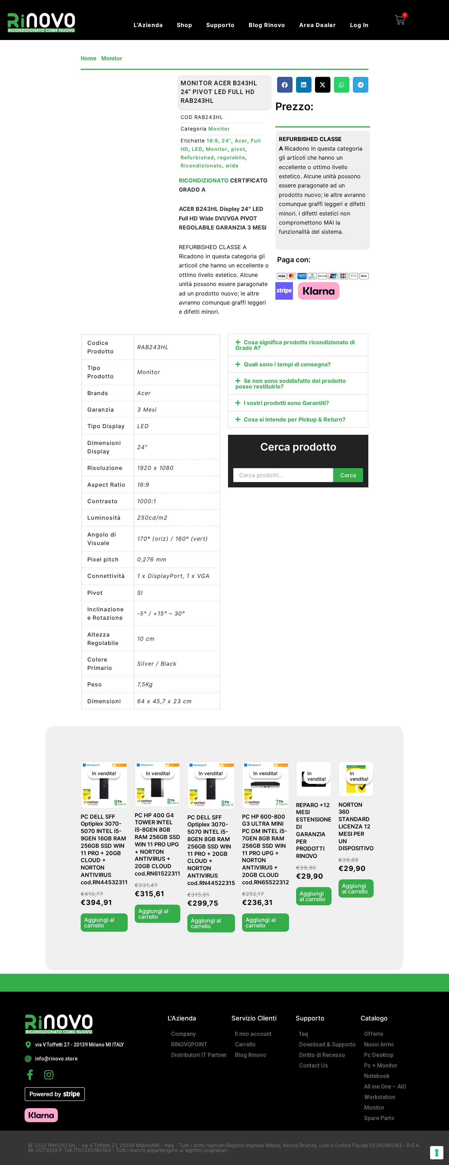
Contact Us (313, 1065)
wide (232, 165)
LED (197, 149)
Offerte (373, 1034)
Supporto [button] (220, 24)
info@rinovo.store (56, 1058)
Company (183, 1034)
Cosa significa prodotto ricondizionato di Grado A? (295, 345)
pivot (238, 149)
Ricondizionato (201, 165)
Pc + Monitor (380, 1065)
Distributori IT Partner (199, 1055)
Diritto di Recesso (322, 1055)
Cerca (348, 475)
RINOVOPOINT (189, 1044)
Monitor (111, 58)
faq (303, 1034)
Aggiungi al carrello (99, 922)
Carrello (245, 1044)
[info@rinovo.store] (28, 1059)
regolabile (231, 157)
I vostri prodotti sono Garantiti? (286, 402)
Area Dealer (317, 24)
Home (88, 58)
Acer (241, 141)
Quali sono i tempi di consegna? (287, 364)
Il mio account (253, 1034)
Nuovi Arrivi (379, 1044)
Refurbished (197, 157)
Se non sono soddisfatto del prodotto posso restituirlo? (290, 383)
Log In (359, 24)
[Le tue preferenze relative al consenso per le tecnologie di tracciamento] (436, 1152)
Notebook (376, 1076)
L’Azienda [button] (148, 24)
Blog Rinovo (267, 24)
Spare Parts (379, 1118)
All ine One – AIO (385, 1086)
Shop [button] (184, 24)
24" (226, 141)
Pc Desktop (379, 1055)
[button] (285, 85)
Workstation (379, 1097)
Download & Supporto (327, 1044)
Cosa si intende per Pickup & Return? (295, 419)
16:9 (212, 141)
